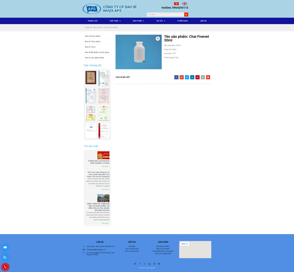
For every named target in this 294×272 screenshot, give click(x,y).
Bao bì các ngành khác (94, 58)
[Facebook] (140, 264)
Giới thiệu (114, 21)
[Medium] (159, 264)
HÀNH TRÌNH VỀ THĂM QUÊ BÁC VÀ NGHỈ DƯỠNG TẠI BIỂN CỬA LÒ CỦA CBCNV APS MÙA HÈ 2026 (98, 207)
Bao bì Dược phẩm (92, 36)
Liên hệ (203, 21)
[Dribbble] (145, 264)
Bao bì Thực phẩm (92, 41)
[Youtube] (149, 264)
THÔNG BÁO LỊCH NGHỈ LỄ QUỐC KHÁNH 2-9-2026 (98, 162)
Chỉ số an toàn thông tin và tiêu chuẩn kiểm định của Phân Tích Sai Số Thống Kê (98, 174)
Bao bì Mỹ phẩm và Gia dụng (97, 52)
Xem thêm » (105, 166)
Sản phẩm (137, 21)
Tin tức (159, 21)
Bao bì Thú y (98, 27)
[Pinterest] (154, 264)
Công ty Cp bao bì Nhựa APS (120, 9)
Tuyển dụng (182, 21)
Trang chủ (93, 21)
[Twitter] (135, 264)
